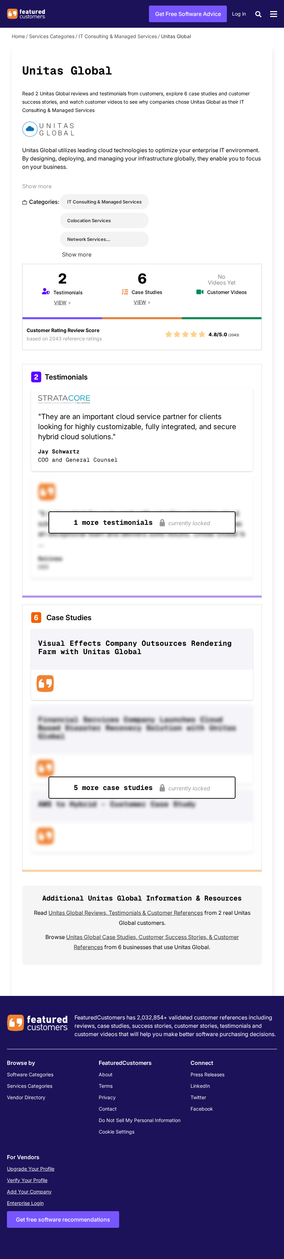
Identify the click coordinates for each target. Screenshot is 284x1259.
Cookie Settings (116, 1132)
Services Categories (51, 36)
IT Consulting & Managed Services (118, 36)
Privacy (107, 1097)
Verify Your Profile (27, 1180)
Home (18, 36)
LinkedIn (200, 1086)
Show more (37, 186)
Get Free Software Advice (188, 13)
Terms (106, 1086)
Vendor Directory (26, 1097)
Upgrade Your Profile (30, 1169)
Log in (239, 14)
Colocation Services (89, 220)
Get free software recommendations (63, 1219)
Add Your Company (29, 1192)
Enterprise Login (25, 1203)
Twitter (198, 1097)
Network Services (86, 239)
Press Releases (207, 1074)
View (60, 302)
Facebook (201, 1109)
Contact (108, 1109)
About (106, 1074)
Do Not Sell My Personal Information (139, 1120)
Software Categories (30, 1074)
